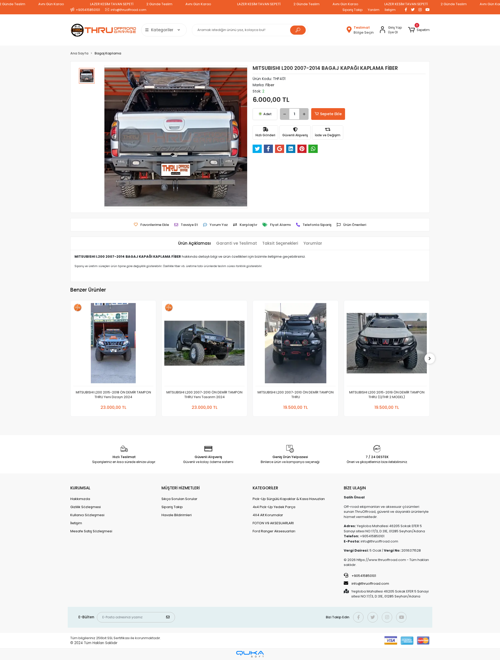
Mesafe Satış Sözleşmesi (91, 531)
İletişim (390, 10)
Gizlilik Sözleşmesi (85, 506)
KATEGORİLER (265, 488)
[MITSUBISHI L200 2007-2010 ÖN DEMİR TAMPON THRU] (295, 344)
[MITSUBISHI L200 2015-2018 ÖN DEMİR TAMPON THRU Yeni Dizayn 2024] (113, 344)
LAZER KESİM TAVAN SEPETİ (111, 4)
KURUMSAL (80, 488)
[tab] (194, 243)
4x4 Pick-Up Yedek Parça (274, 506)
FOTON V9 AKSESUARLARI (273, 523)
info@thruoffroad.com (370, 583)
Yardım (373, 10)
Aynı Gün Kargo (51, 4)
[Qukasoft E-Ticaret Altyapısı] (250, 654)
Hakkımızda (80, 498)
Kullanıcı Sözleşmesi (87, 515)
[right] (429, 358)
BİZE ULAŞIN (355, 488)
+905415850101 (363, 575)
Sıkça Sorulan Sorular (179, 498)
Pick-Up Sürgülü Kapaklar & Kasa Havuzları (289, 498)
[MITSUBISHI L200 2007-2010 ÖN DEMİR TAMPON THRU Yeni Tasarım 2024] (204, 344)
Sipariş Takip (352, 10)
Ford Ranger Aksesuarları (274, 531)
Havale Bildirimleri (176, 515)
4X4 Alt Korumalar (268, 515)
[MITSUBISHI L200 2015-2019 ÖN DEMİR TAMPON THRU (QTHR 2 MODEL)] (387, 344)
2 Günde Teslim (159, 4)
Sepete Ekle (331, 113)
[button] (419, 30)
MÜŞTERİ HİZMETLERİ (180, 488)
